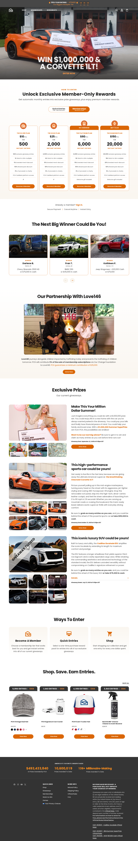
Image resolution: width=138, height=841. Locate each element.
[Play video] (69, 329)
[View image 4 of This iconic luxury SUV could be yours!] (18, 596)
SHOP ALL (125, 683)
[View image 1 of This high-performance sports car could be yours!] (18, 508)
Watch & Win (47, 797)
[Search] (117, 10)
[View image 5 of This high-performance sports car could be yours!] (38, 523)
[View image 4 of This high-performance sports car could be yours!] (18, 523)
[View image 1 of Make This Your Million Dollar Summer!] (18, 450)
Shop (44, 787)
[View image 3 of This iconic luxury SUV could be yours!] (57, 581)
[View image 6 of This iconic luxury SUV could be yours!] (57, 596)
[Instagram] (18, 784)
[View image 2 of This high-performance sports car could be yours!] (38, 508)
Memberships (48, 794)
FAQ (69, 797)
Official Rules (72, 794)
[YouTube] (22, 784)
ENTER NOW (69, 73)
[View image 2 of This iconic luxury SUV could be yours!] (38, 581)
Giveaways (47, 791)
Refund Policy (73, 787)
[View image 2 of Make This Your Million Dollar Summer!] (38, 450)
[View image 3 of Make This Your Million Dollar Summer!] (57, 450)
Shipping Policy (73, 791)
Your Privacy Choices (53, 804)
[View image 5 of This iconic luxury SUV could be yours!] (38, 596)
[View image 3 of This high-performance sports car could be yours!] (57, 508)
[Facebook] (14, 784)
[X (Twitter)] (25, 784)
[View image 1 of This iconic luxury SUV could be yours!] (18, 581)
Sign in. (79, 205)
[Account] (122, 10)
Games (45, 800)
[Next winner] (72, 280)
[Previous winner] (65, 280)
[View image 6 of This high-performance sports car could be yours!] (57, 523)
